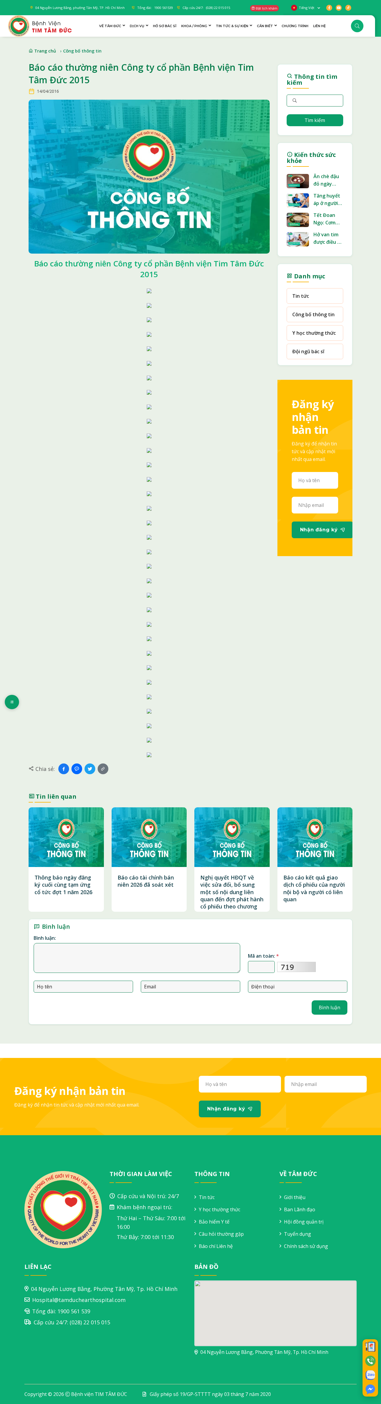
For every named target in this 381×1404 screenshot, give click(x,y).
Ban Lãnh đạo (299, 1209)
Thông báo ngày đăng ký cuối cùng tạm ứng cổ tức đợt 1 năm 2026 (63, 885)
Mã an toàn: (263, 956)
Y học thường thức (314, 333)
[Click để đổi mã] (296, 967)
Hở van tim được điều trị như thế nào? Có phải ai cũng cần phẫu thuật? (328, 238)
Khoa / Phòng (194, 26)
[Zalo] (76, 768)
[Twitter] (90, 768)
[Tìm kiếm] (357, 26)
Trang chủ (44, 51)
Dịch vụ (137, 26)
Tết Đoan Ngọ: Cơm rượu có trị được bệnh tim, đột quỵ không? (327, 219)
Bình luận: (45, 938)
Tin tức (300, 296)
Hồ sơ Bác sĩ (165, 26)
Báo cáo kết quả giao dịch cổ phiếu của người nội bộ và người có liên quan (314, 888)
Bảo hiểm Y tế (214, 1221)
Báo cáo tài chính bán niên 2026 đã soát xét (146, 881)
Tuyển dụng (297, 1234)
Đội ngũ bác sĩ (308, 351)
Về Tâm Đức (110, 26)
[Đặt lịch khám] (370, 1346)
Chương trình (295, 26)
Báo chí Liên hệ (216, 1246)
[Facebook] (63, 768)
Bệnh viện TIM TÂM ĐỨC (99, 1394)
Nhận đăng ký (319, 530)
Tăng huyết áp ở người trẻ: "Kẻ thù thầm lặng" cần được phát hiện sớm (326, 199)
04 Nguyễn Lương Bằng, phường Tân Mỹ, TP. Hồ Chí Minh (80, 7)
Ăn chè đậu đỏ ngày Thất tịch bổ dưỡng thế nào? (327, 180)
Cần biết (265, 26)
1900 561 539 (73, 1311)
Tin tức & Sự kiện (232, 26)
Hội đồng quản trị (304, 1221)
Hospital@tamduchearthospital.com (79, 1299)
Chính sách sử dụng (306, 1246)
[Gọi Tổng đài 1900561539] (370, 1361)
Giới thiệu (294, 1197)
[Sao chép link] (103, 768)
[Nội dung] (12, 702)
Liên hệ (319, 26)
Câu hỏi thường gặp (221, 1234)
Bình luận (329, 1007)
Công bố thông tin (82, 51)
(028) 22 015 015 (90, 1322)
